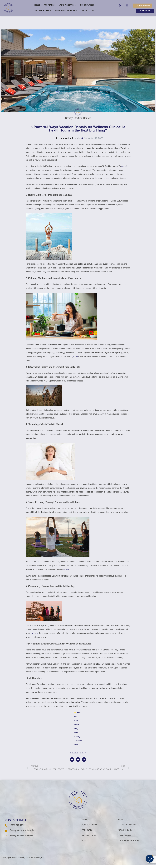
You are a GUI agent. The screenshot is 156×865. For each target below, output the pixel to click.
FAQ (93, 11)
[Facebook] (119, 5)
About (85, 11)
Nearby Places (89, 836)
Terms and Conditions (129, 841)
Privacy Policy (125, 830)
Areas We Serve (66, 5)
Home (37, 5)
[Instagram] (127, 5)
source (75, 357)
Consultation (87, 5)
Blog (84, 841)
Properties (49, 5)
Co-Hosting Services (65, 11)
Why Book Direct (42, 11)
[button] (72, 759)
